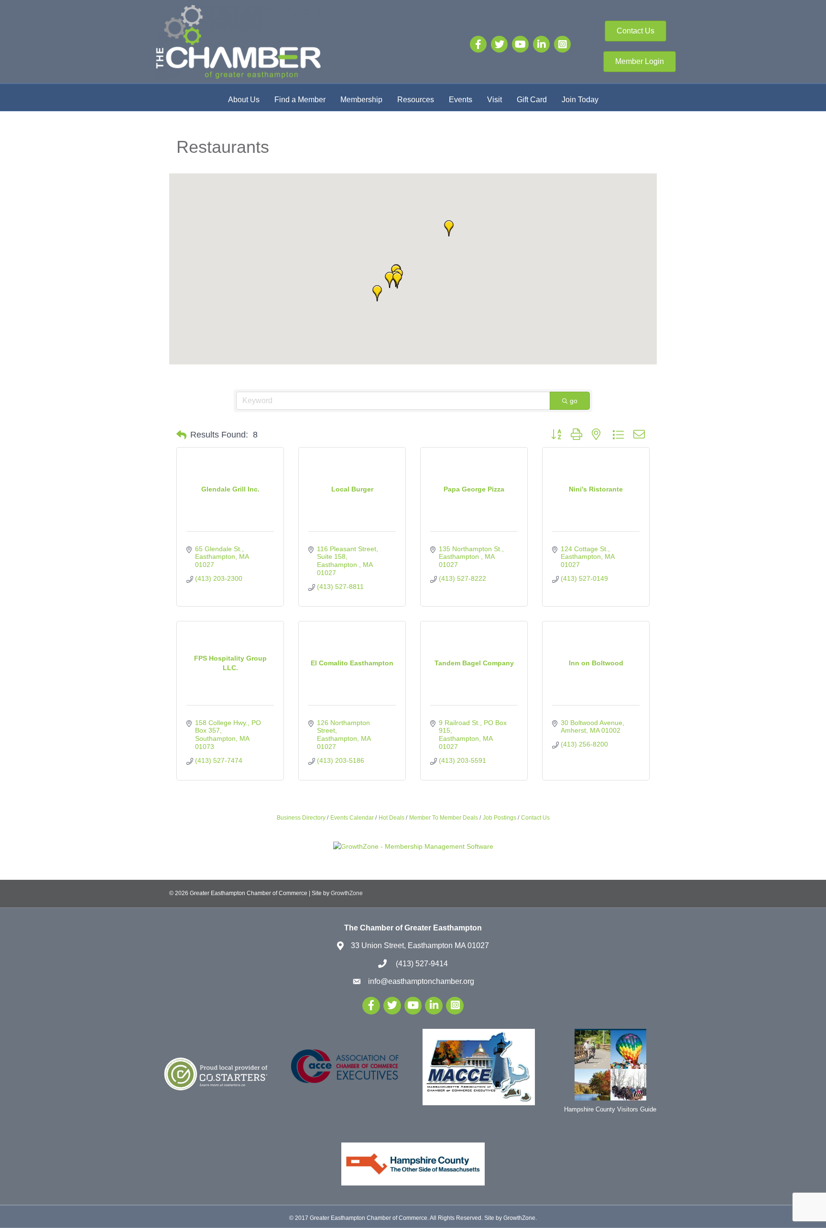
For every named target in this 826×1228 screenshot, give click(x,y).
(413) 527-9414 (421, 964)
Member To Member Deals (443, 817)
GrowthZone (347, 893)
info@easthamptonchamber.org (421, 981)
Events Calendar (352, 817)
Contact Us (535, 817)
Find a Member (300, 100)
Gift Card (532, 100)
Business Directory (301, 817)
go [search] (573, 401)
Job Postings (499, 817)
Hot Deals (391, 817)
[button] (377, 293)
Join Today (580, 100)
